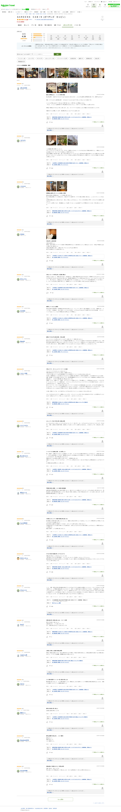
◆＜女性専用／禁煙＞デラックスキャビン (60, 164)
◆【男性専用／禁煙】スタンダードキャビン (60, 118)
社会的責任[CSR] (39, 808)
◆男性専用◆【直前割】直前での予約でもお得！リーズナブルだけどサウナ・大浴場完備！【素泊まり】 (72, 117)
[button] (20, 73)
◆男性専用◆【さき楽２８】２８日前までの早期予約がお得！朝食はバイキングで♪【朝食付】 (70, 402)
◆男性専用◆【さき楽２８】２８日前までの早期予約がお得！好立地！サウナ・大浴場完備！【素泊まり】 (72, 631)
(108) (48, 25)
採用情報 (46, 808)
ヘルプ (85, 1)
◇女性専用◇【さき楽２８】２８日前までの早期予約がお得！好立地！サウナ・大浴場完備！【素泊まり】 (72, 255)
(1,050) (67, 25)
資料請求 (55, 808)
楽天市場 (110, 1)
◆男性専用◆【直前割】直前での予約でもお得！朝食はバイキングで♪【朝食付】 (67, 660)
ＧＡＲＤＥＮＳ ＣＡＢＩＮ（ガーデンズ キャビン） (41, 17)
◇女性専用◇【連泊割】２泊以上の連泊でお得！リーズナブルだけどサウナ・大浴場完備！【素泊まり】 (72, 469)
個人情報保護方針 (30, 808)
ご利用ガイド (90, 1)
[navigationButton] (102, 72)
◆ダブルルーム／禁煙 (56, 603)
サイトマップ (97, 1)
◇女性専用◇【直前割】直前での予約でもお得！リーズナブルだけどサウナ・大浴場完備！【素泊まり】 (72, 779)
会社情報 (23, 808)
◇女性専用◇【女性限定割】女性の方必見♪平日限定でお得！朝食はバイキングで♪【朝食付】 (70, 717)
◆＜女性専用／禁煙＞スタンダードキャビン (60, 289)
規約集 (50, 808)
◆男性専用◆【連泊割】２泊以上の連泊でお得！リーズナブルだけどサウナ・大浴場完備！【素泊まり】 (72, 566)
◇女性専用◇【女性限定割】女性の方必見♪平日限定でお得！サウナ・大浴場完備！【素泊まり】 (70, 163)
